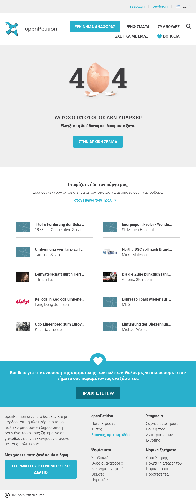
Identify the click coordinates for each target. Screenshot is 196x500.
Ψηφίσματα (139, 26)
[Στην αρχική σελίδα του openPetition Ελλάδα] (31, 29)
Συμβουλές (169, 26)
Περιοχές (99, 479)
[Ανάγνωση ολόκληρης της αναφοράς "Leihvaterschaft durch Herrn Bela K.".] (23, 279)
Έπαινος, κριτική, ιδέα (110, 434)
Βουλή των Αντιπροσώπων (159, 432)
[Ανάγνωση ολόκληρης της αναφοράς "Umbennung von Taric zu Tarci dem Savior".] (23, 254)
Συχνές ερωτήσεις (162, 423)
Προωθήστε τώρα (98, 393)
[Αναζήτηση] (188, 26)
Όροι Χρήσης (157, 457)
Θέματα (97, 474)
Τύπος (96, 429)
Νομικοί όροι (157, 468)
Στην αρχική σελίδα (98, 142)
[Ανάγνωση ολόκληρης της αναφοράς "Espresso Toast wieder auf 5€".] (110, 304)
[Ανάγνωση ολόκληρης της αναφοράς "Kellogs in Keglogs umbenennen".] (23, 304)
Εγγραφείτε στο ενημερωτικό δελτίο (41, 469)
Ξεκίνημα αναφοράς (95, 26)
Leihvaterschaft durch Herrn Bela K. (66, 274)
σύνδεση (160, 6)
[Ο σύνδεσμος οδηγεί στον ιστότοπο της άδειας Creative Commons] (8, 495)
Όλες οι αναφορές (107, 463)
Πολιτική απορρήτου (164, 463)
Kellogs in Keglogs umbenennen (62, 299)
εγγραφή (137, 6)
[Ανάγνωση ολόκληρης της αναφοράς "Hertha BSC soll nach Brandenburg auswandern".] (110, 254)
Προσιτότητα (157, 474)
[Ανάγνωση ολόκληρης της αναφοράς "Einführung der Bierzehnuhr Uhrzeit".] (110, 328)
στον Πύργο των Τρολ (93, 200)
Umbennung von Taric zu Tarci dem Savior (71, 249)
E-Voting (153, 440)
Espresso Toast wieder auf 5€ (147, 299)
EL (183, 6)
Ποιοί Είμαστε (103, 423)
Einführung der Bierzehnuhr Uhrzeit (152, 324)
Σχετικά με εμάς (131, 36)
